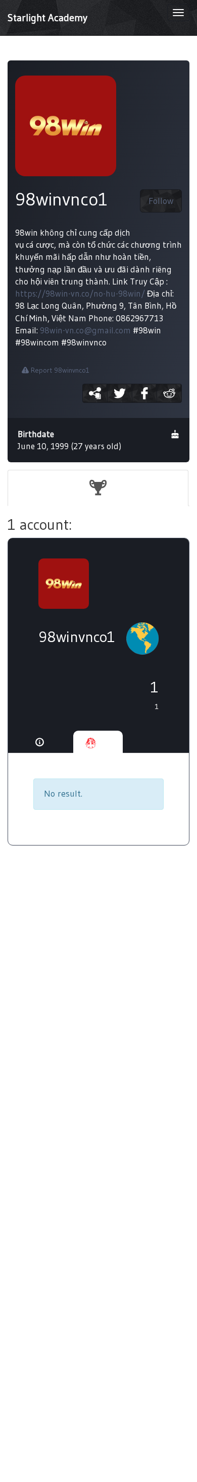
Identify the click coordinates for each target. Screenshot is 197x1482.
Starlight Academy (47, 18)
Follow (161, 200)
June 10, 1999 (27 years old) (69, 440)
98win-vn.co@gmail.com (85, 330)
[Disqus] (98, 1018)
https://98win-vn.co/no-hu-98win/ (80, 293)
